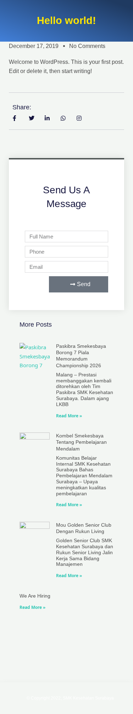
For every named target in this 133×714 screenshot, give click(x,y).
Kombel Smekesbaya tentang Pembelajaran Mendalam (81, 442)
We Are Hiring (35, 596)
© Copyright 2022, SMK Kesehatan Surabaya (70, 698)
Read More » (69, 416)
